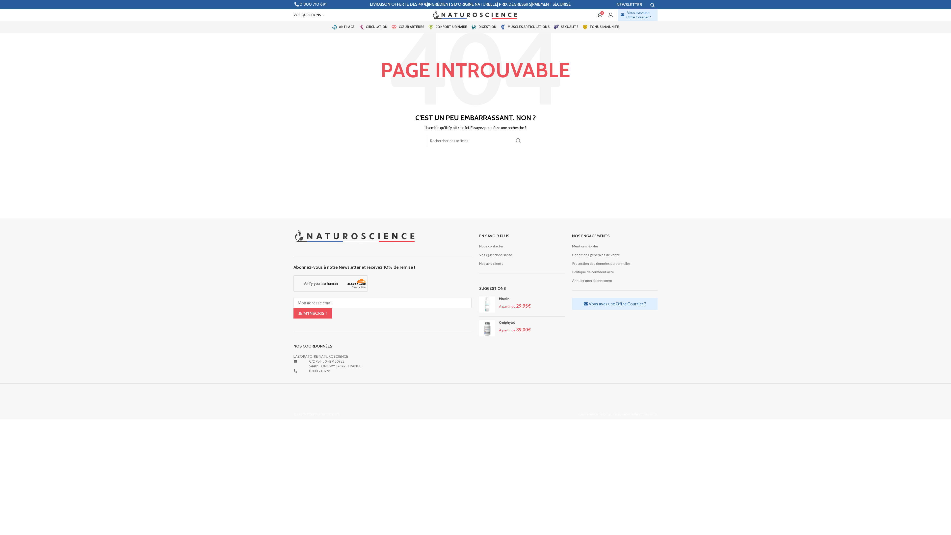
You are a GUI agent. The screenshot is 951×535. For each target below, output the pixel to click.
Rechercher (518, 140)
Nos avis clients (491, 263)
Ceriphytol (507, 322)
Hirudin (504, 298)
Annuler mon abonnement (592, 280)
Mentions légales (585, 246)
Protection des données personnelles (601, 263)
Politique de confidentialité (593, 272)
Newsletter (629, 4)
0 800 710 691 (312, 4)
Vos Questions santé (495, 255)
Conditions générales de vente (596, 255)
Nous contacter (491, 246)
